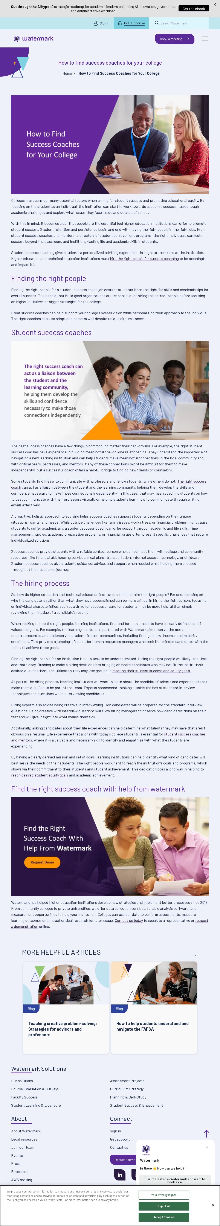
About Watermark (26, 1131)
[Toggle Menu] (204, 39)
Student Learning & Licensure (36, 1105)
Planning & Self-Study (128, 1097)
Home (67, 73)
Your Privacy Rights (163, 1195)
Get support (120, 1139)
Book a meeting (171, 39)
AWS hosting (21, 1179)
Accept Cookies (163, 1217)
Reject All (164, 1206)
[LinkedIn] (119, 1174)
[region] (110, 1205)
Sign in (115, 1131)
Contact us (119, 1147)
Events (17, 1155)
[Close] (213, 1205)
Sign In (104, 23)
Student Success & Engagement (136, 1105)
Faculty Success (24, 1097)
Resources (19, 1171)
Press (15, 1163)
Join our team (22, 1147)
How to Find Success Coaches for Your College (110, 62)
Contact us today (129, 920)
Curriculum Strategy (127, 1088)
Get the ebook (194, 8)
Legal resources (24, 1139)
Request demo (125, 1160)
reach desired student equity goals (39, 775)
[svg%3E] (110, 846)
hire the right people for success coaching (144, 258)
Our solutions (22, 1080)
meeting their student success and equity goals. (151, 670)
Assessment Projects (127, 1080)
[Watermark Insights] (34, 39)
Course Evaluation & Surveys (35, 1088)
